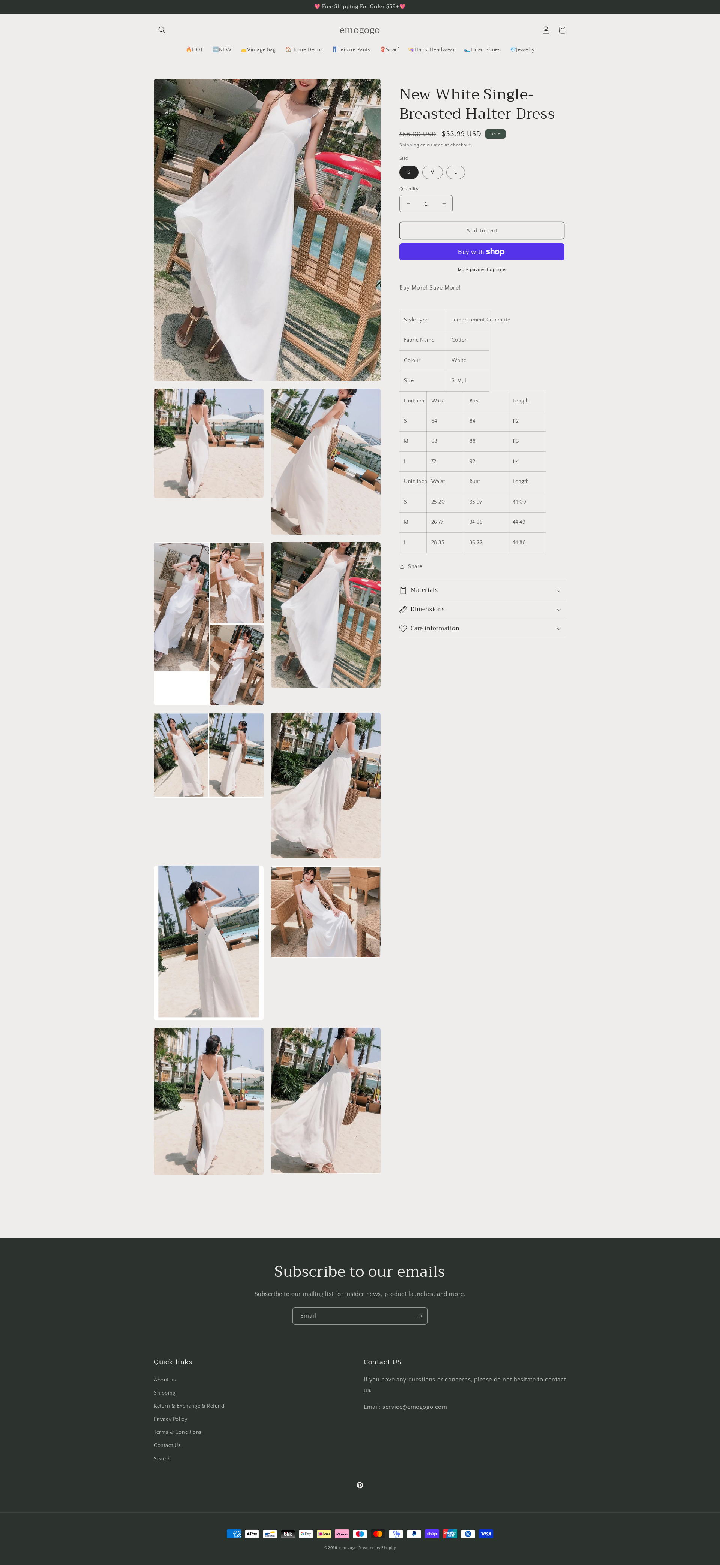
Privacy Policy (170, 1419)
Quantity (408, 188)
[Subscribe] (419, 1316)
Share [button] (415, 566)
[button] (162, 30)
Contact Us (167, 1445)
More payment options (482, 269)
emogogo (348, 1548)
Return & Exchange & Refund (189, 1406)
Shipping (409, 145)
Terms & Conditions (178, 1432)
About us (165, 1380)
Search (162, 1459)
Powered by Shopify (377, 1548)
